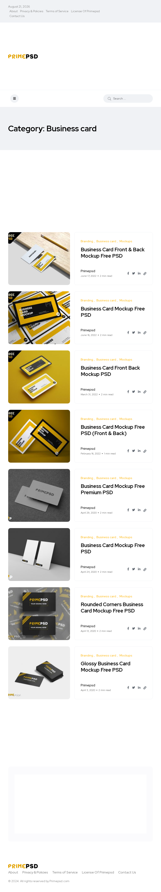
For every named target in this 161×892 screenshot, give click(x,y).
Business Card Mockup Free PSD (113, 311)
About (13, 11)
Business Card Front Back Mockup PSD (110, 371)
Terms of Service (57, 11)
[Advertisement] (107, 56)
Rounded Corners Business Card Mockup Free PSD (112, 607)
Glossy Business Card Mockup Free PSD (105, 666)
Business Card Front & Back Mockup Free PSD (113, 252)
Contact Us (17, 16)
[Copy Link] (144, 273)
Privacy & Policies (31, 11)
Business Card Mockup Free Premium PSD (113, 489)
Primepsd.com (59, 881)
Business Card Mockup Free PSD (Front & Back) (113, 430)
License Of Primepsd (85, 11)
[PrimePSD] (23, 56)
